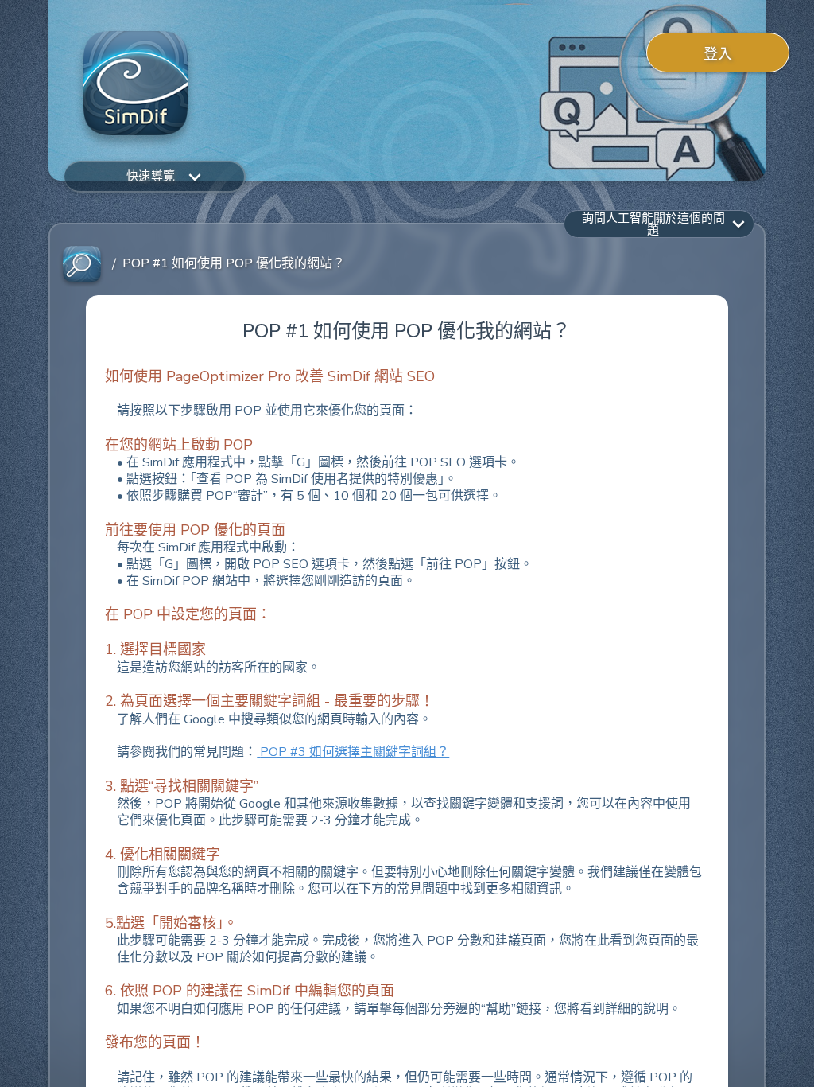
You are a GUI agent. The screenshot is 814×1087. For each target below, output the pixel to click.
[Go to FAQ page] (82, 264)
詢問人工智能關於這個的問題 (653, 223)
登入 (718, 54)
